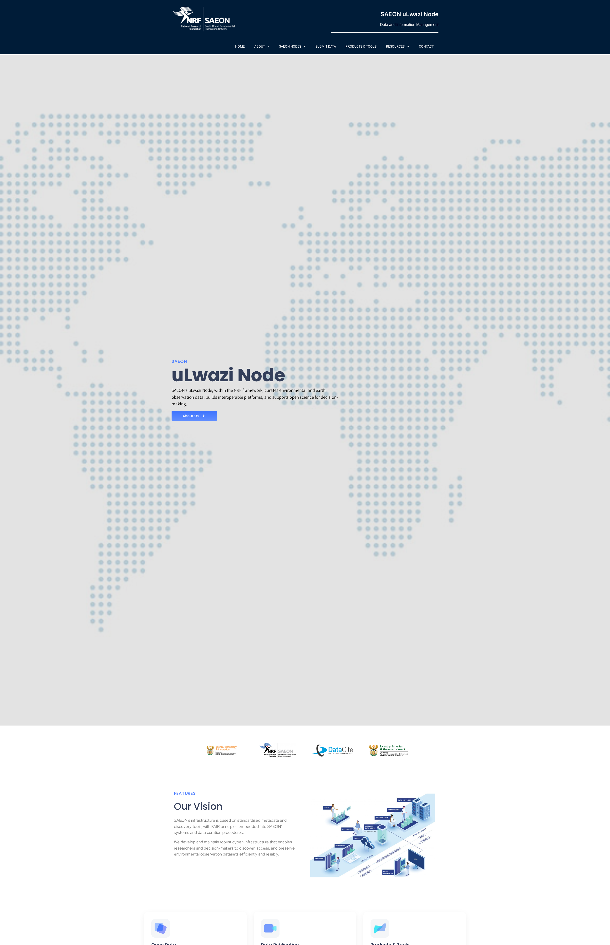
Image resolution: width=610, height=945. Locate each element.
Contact (426, 46)
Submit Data (325, 46)
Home (240, 46)
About (259, 46)
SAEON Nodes (290, 46)
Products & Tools (361, 46)
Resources (395, 46)
